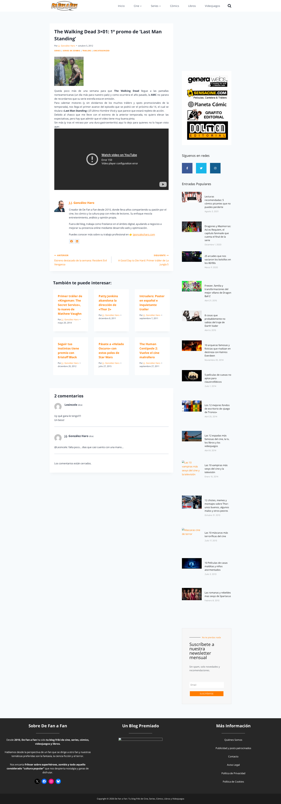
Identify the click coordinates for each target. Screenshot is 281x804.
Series (57, 50)
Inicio (121, 6)
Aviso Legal (233, 764)
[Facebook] (44, 781)
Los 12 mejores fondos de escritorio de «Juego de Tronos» (217, 409)
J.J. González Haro (66, 45)
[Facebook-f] (187, 168)
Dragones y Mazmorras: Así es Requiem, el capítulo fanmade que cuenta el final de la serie (218, 233)
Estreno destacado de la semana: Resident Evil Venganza (80, 260)
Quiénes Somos (233, 739)
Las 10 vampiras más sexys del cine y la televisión (216, 469)
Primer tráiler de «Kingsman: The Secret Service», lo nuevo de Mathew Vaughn (70, 305)
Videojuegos (212, 6)
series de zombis (71, 50)
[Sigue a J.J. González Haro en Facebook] (71, 241)
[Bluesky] (58, 781)
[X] (37, 781)
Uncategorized (101, 50)
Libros (192, 6)
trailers (86, 50)
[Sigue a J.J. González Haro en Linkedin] (76, 241)
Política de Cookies (233, 781)
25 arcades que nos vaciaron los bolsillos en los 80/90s (218, 259)
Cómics (174, 6)
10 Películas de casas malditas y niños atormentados (216, 566)
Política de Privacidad (233, 773)
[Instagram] (215, 168)
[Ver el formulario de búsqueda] (228, 6)
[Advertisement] (206, 46)
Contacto (233, 756)
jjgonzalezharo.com (144, 234)
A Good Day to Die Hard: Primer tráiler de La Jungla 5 (143, 260)
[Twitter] (201, 168)
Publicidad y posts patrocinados (233, 748)
